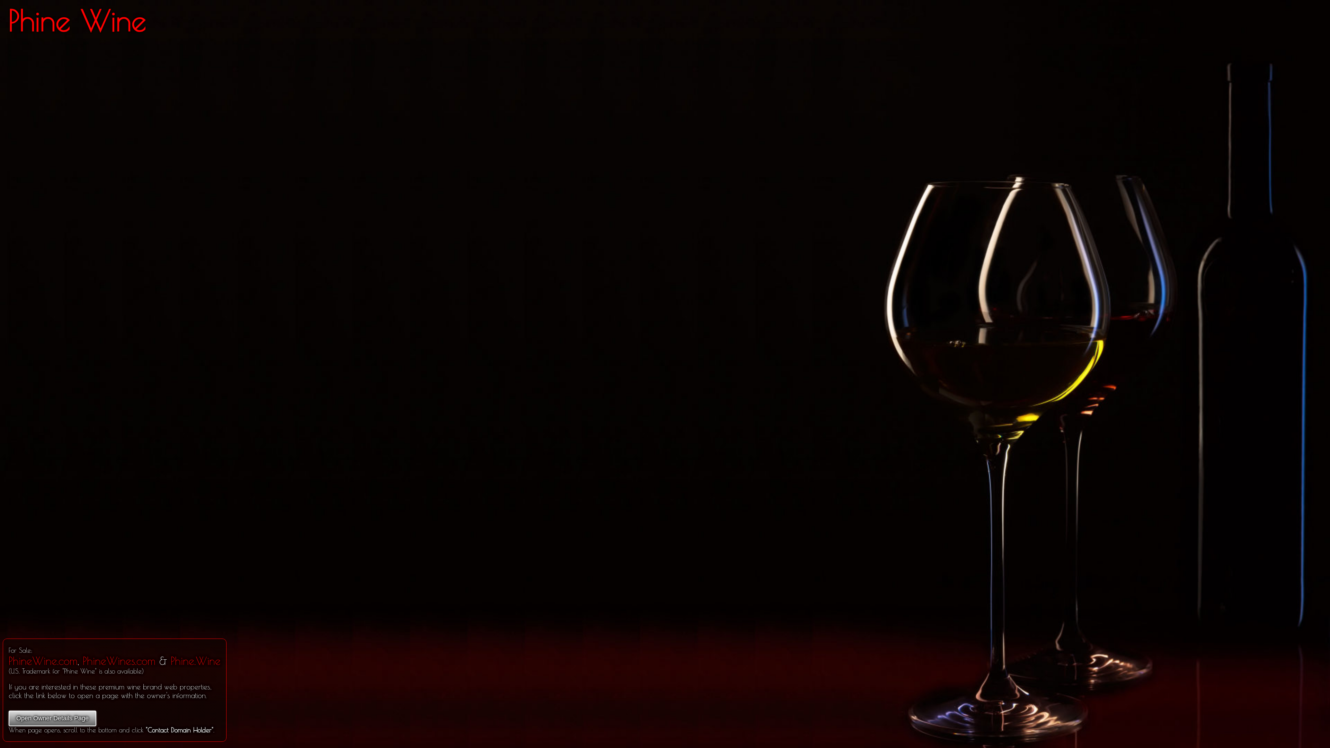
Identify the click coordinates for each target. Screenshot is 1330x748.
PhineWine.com (43, 660)
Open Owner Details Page (52, 718)
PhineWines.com (119, 660)
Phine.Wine (196, 660)
